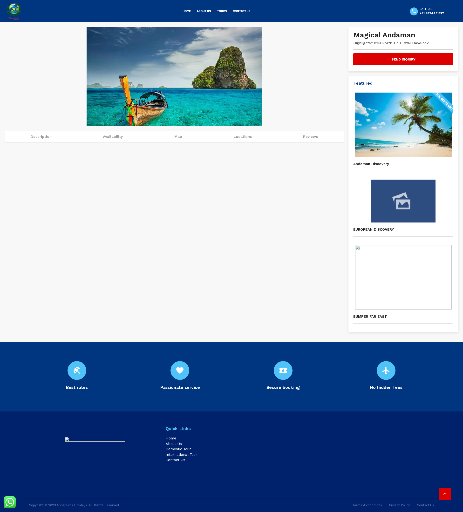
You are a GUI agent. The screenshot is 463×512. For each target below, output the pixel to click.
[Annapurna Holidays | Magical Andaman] (14, 11)
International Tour (181, 454)
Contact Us (241, 11)
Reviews (310, 137)
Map (178, 137)
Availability (113, 137)
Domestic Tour (178, 449)
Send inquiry (403, 59)
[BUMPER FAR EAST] (403, 277)
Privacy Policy (399, 505)
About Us (204, 11)
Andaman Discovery (371, 164)
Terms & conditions (367, 505)
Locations (243, 137)
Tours (222, 11)
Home (187, 11)
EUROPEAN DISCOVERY (373, 229)
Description (41, 137)
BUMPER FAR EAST (370, 316)
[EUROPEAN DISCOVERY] (403, 201)
